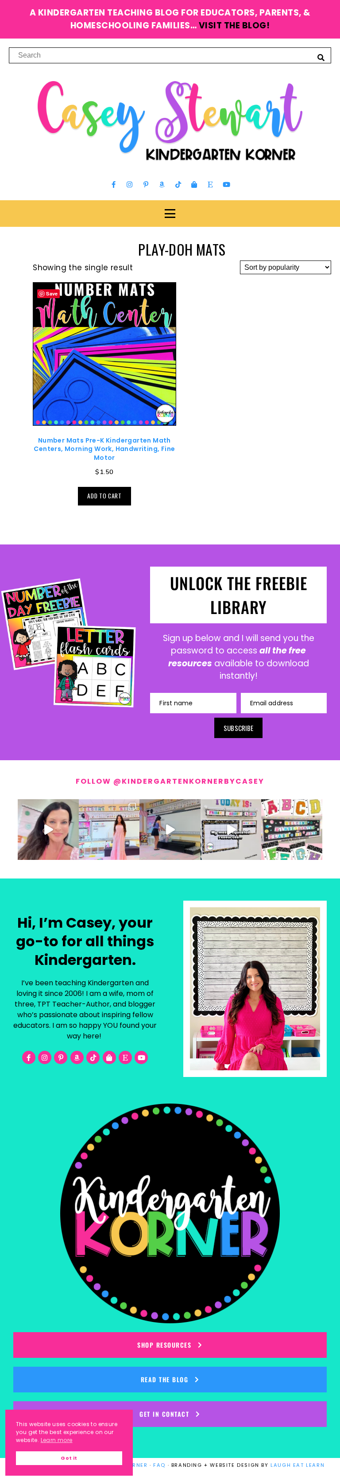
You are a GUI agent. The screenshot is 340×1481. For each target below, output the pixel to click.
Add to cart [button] (104, 495)
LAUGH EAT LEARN (297, 1465)
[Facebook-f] (113, 184)
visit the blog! (234, 25)
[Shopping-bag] (194, 184)
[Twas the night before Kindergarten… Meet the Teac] (109, 829)
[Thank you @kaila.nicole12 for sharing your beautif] (291, 829)
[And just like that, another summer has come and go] (170, 829)
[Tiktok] (178, 184)
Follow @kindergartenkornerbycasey (170, 781)
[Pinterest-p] (145, 184)
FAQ (159, 1465)
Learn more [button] (57, 1440)
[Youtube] (226, 184)
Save (52, 293)
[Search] (320, 57)
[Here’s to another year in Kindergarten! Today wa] (48, 829)
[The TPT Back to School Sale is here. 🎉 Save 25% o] (231, 829)
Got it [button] (69, 1458)
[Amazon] (162, 184)
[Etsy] (210, 184)
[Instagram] (129, 184)
